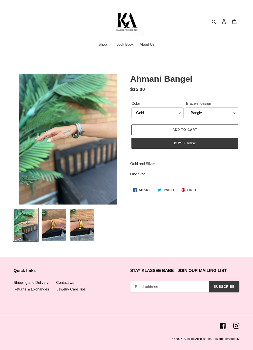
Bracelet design (198, 103)
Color (135, 103)
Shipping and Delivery (31, 282)
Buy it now (185, 143)
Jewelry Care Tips (71, 289)
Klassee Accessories (197, 339)
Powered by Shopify (225, 339)
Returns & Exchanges (31, 289)
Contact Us (65, 282)
